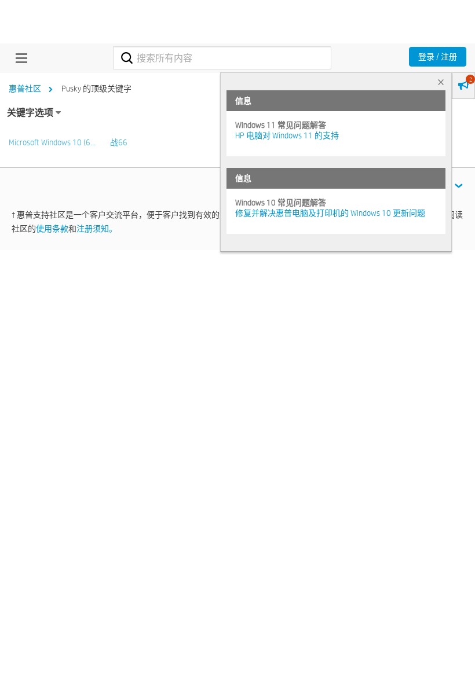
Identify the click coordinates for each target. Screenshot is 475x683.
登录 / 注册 (437, 57)
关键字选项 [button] (30, 113)
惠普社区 (25, 88)
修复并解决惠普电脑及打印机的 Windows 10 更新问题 (330, 213)
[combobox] (222, 57)
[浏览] (18, 57)
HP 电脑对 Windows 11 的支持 (287, 135)
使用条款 (52, 228)
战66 (118, 142)
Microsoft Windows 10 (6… (52, 142)
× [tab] (440, 82)
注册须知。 (96, 228)
